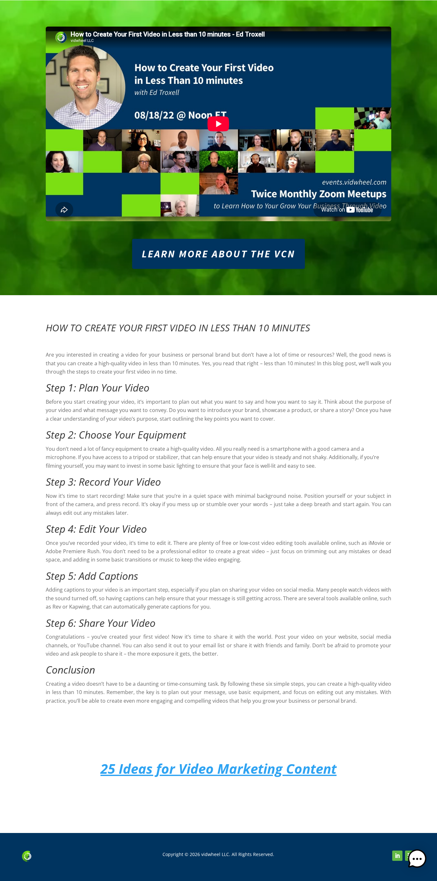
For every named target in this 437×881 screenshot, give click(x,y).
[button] (417, 860)
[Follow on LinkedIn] (397, 856)
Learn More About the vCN (219, 253)
